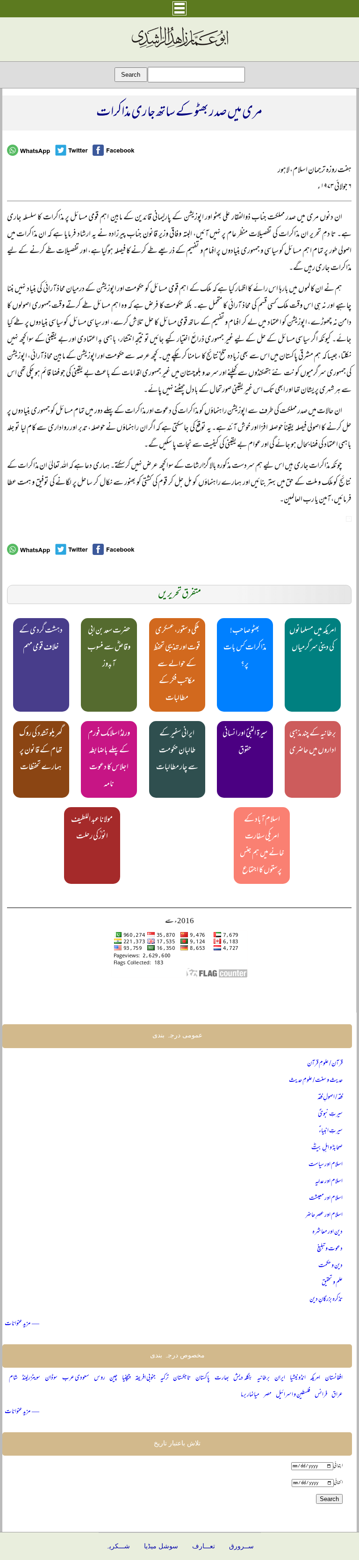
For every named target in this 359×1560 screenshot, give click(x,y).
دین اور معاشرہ (327, 1232)
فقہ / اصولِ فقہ (330, 1097)
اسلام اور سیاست (326, 1165)
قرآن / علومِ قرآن (325, 1063)
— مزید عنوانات (22, 1324)
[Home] (179, 48)
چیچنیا (126, 1378)
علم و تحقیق (332, 1282)
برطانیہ (263, 1378)
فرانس (321, 1395)
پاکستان (202, 1378)
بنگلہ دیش (242, 1378)
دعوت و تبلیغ (330, 1249)
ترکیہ (164, 1378)
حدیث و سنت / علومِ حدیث (316, 1080)
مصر (268, 1395)
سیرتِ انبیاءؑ (331, 1131)
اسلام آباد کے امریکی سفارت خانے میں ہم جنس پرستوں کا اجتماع (262, 845)
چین (113, 1378)
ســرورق (241, 1546)
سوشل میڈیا (161, 1546)
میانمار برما (250, 1395)
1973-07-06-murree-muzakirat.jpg (349, 519)
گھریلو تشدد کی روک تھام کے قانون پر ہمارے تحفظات (41, 751)
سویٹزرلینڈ (31, 1378)
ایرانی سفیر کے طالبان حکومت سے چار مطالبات (177, 751)
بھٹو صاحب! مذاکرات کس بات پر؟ (244, 648)
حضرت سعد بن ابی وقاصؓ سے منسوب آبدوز (108, 648)
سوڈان (51, 1378)
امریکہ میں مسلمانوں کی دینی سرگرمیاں (312, 639)
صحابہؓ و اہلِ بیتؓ (327, 1148)
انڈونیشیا (298, 1378)
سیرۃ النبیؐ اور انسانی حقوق (245, 742)
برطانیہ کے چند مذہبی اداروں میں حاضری (312, 742)
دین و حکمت (330, 1266)
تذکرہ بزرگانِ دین (326, 1299)
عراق (337, 1395)
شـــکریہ (118, 1546)
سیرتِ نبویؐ (330, 1114)
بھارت (222, 1378)
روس (99, 1378)
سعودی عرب (75, 1378)
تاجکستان (182, 1378)
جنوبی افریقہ (145, 1378)
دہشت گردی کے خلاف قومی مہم (41, 639)
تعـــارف (203, 1546)
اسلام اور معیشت (326, 1198)
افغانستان (334, 1378)
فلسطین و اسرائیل (293, 1395)
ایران (279, 1378)
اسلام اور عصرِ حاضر (324, 1215)
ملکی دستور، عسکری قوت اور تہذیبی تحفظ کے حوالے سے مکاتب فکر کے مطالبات (177, 665)
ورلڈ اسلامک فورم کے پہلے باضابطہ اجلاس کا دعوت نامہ (109, 759)
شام (13, 1378)
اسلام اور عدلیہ (329, 1181)
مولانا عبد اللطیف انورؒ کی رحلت (92, 828)
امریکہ (315, 1378)
